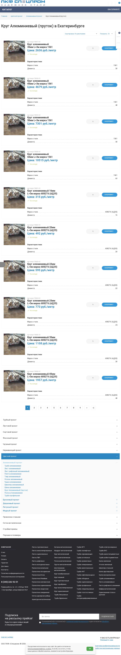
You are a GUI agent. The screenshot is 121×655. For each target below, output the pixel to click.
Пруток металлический (62, 564)
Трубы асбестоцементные (108, 557)
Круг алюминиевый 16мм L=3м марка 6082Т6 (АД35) (42, 192)
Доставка (4, 566)
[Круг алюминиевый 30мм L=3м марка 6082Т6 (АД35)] (14, 344)
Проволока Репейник (39, 578)
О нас (3, 552)
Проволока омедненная (40, 592)
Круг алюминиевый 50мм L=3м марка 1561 (40, 119)
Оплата (3, 559)
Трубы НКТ (81, 571)
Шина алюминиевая (12, 487)
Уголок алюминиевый (13, 479)
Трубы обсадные (83, 578)
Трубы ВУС (103, 550)
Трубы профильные (84, 585)
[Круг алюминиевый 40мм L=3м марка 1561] (14, 88)
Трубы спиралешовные (85, 589)
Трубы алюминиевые (107, 578)
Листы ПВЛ (36, 557)
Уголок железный (105, 564)
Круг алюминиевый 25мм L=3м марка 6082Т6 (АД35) (42, 302)
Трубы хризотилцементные (109, 554)
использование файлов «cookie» (39, 649)
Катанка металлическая (63, 547)
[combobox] (81, 34)
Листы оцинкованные (40, 554)
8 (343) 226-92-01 (9, 582)
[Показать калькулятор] (118, 45)
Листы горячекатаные (40, 547)
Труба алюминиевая (12, 466)
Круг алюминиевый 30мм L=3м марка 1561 (40, 45)
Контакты (4, 570)
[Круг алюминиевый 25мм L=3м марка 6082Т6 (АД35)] (14, 307)
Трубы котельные (83, 557)
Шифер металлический (107, 589)
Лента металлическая (62, 557)
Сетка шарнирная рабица (41, 596)
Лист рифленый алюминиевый (16, 471)
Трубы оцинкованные (84, 582)
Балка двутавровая (106, 571)
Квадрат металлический (63, 550)
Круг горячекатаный (61, 581)
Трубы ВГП (81, 547)
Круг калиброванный (61, 574)
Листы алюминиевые (107, 582)
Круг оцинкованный (61, 591)
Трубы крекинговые (84, 561)
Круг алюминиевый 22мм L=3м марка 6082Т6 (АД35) (42, 265)
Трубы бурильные (60, 598)
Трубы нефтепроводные (86, 575)
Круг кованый (59, 577)
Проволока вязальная (40, 568)
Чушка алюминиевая (12, 482)
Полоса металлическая (62, 561)
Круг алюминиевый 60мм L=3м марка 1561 (40, 155)
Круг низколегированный (63, 588)
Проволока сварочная (40, 589)
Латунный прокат (10, 507)
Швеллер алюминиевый (14, 485)
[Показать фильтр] (2, 264)
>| (93, 408)
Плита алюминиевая (12, 474)
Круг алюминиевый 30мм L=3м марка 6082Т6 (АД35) (42, 338)
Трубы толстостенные (85, 592)
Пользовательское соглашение (12, 577)
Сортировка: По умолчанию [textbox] (75, 34)
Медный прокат (10, 511)
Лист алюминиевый (12, 468)
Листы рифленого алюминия (109, 585)
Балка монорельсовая (107, 575)
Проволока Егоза (38, 575)
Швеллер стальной (106, 568)
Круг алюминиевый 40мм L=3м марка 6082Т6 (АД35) (42, 375)
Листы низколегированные (42, 550)
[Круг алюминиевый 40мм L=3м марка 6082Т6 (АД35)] (14, 380)
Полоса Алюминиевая (13, 493)
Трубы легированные (84, 564)
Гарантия (4, 563)
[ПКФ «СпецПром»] (23, 3)
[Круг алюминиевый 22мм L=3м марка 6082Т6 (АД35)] (14, 271)
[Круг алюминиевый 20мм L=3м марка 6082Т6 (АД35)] (14, 234)
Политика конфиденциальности (12, 573)
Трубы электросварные (108, 547)
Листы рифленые (38, 561)
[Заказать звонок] (118, 39)
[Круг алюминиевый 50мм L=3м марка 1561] (14, 124)
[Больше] (97, 48)
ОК (90, 649)
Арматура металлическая (41, 599)
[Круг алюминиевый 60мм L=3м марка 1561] (14, 161)
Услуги (3, 556)
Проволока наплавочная (41, 582)
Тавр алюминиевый (12, 477)
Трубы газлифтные (84, 550)
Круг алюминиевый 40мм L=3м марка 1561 (40, 82)
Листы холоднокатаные (40, 564)
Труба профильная (12, 496)
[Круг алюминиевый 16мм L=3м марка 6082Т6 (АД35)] (14, 197)
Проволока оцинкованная (41, 585)
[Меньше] (88, 48)
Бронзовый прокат (11, 500)
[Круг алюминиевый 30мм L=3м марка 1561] (14, 51)
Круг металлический (61, 554)
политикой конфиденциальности (77, 621)
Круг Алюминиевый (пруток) (16, 490)
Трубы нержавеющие (84, 554)
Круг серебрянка (60, 584)
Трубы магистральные (85, 568)
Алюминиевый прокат (12, 463)
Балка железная (105, 561)
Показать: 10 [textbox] (104, 34)
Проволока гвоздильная (41, 571)
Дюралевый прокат (11, 503)
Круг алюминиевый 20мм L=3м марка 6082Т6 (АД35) (42, 228)
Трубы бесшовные (61, 595)
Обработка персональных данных (106, 648)
